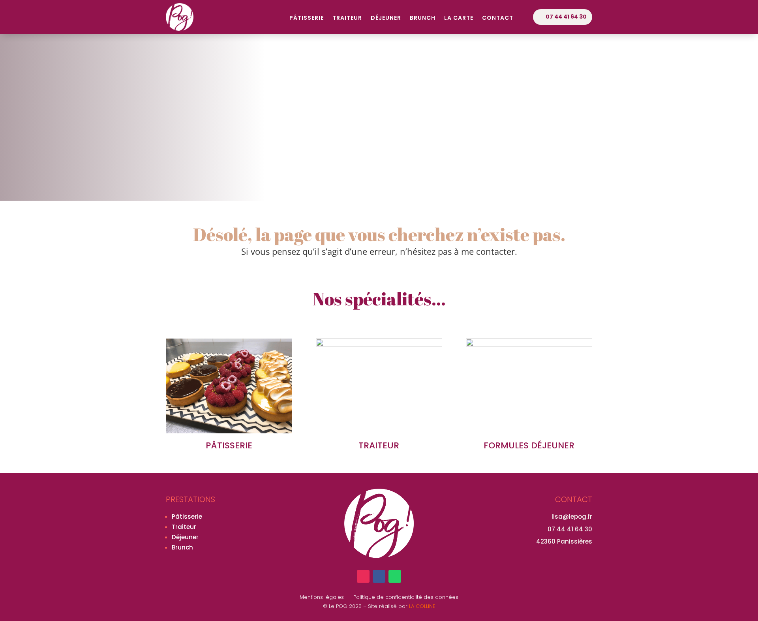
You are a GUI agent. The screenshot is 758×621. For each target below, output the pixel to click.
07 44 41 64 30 (566, 17)
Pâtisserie (306, 18)
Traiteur (347, 18)
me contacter (488, 251)
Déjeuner (386, 18)
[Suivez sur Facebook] (379, 576)
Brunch (422, 18)
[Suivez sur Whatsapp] (394, 576)
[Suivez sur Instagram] (363, 576)
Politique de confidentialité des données (405, 597)
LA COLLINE (422, 606)
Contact (497, 18)
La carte (458, 18)
